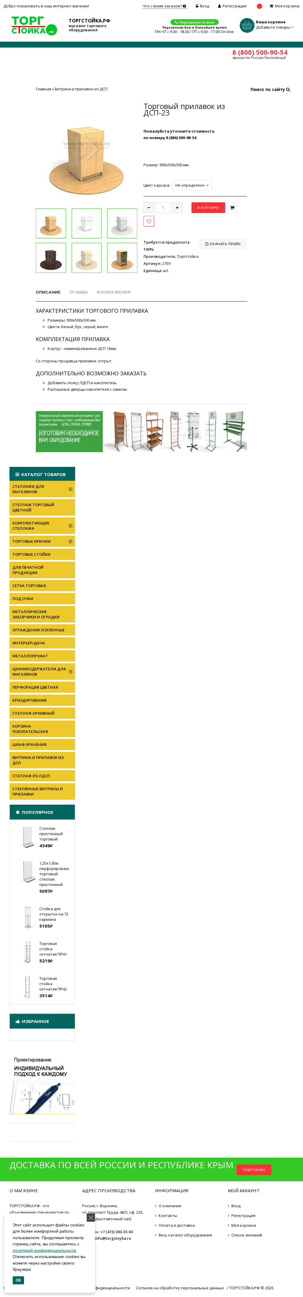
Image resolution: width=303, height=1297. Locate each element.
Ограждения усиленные (38, 630)
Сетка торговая (29, 585)
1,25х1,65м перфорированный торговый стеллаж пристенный (57, 874)
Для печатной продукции (27, 570)
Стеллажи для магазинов (28, 489)
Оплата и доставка (177, 1225)
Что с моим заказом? (163, 6)
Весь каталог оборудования (185, 1235)
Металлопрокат (30, 656)
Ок (18, 1280)
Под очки (22, 598)
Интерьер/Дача (28, 643)
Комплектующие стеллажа (30, 525)
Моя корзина (287, 6)
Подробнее (254, 1169)
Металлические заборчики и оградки (35, 614)
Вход (204, 6)
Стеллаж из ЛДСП (31, 775)
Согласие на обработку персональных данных (180, 1288)
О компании (170, 1205)
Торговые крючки (31, 541)
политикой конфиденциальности (44, 1250)
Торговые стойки (31, 554)
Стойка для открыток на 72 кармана (53, 914)
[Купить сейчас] (232, 207)
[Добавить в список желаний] (149, 221)
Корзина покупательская (30, 729)
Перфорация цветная (35, 687)
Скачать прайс (225, 244)
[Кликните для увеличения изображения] (86, 153)
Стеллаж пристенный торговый (51, 834)
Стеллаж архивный (33, 713)
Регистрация (234, 6)
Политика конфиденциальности (99, 1288)
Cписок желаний (246, 1235)
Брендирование (29, 700)
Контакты (168, 1215)
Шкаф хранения (29, 744)
